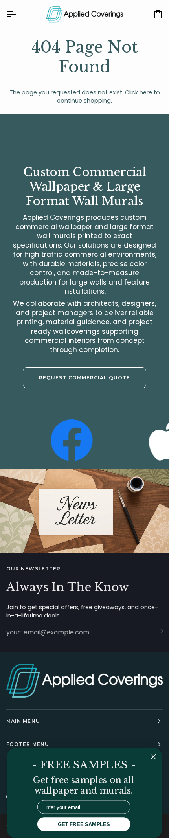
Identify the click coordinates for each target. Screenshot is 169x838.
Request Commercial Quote (84, 377)
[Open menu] (18, 14)
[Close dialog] (153, 757)
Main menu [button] (23, 721)
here (146, 92)
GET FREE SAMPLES (84, 824)
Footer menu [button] (27, 744)
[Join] (156, 631)
